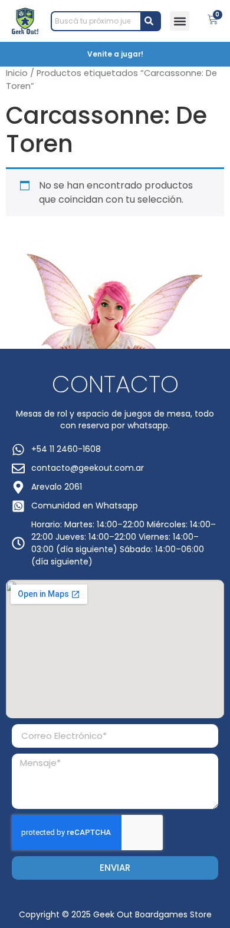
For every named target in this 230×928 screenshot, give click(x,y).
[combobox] (96, 21)
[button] (179, 21)
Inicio (17, 73)
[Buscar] (151, 21)
